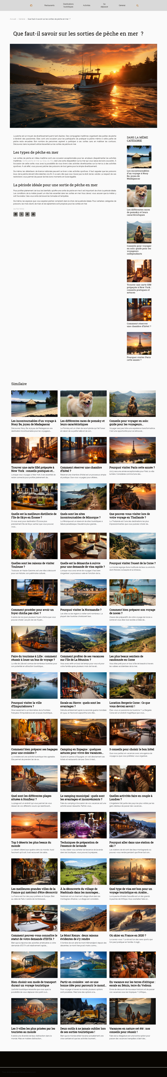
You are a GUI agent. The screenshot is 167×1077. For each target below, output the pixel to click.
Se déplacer (104, 5)
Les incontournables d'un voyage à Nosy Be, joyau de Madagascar (138, 174)
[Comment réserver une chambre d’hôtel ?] (139, 310)
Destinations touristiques (68, 5)
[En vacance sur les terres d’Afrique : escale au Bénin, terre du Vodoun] (132, 965)
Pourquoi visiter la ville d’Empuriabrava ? (26, 704)
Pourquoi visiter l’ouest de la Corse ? (132, 563)
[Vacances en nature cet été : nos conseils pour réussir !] (132, 1011)
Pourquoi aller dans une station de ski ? (131, 844)
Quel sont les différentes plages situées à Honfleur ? (31, 797)
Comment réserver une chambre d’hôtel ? (139, 325)
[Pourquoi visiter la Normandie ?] (83, 592)
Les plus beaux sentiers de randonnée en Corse (126, 657)
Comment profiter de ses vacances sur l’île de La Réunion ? (82, 657)
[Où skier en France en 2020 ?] (132, 918)
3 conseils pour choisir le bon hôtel (131, 749)
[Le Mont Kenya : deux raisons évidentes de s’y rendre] (83, 918)
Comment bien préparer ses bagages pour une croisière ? (34, 750)
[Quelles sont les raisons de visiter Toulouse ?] (34, 546)
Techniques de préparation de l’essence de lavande (79, 844)
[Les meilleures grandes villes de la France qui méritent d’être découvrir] (34, 871)
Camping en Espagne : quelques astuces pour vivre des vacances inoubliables (81, 752)
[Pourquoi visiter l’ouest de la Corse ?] (132, 546)
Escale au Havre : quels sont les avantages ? (80, 704)
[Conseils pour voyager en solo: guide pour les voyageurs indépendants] (139, 232)
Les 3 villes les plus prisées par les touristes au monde (33, 1030)
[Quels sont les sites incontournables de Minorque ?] (83, 496)
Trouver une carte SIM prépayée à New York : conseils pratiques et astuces (139, 288)
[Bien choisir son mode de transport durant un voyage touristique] (34, 965)
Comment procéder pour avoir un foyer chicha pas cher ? (32, 611)
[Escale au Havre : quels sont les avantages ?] (83, 685)
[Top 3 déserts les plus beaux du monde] (34, 825)
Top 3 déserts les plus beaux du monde (31, 844)
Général (122, 5)
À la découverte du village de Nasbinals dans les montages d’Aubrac (79, 892)
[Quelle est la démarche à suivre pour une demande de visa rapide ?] (83, 546)
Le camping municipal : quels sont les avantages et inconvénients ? (82, 797)
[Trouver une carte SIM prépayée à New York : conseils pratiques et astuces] (139, 271)
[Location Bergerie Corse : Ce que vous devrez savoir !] (132, 685)
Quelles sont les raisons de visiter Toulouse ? (32, 564)
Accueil (13, 19)
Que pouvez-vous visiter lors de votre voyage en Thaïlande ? (129, 515)
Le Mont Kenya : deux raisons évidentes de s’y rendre (79, 937)
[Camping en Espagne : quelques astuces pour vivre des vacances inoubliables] (83, 732)
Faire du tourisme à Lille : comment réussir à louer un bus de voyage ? (34, 657)
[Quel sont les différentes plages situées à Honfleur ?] (34, 778)
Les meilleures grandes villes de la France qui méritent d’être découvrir (34, 890)
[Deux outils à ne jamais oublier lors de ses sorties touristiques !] (83, 1011)
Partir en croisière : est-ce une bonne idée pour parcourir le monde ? (83, 985)
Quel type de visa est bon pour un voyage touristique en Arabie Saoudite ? (130, 892)
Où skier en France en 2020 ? (127, 935)
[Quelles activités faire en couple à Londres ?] (132, 778)
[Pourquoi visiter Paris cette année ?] (139, 343)
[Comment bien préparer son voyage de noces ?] (132, 592)
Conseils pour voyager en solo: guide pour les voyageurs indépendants (139, 249)
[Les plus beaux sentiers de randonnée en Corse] (132, 639)
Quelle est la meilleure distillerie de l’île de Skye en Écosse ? (33, 515)
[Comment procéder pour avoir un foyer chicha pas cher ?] (34, 592)
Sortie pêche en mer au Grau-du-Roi (37, 161)
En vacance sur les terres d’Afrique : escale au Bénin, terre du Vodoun (132, 983)
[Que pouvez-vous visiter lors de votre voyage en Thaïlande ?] (132, 496)
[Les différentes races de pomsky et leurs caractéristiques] (139, 196)
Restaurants (49, 5)
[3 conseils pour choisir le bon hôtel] (132, 732)
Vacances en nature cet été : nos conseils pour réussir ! (129, 1030)
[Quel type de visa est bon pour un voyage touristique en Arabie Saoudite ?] (132, 871)
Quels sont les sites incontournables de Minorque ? (80, 515)
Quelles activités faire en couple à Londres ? (130, 797)
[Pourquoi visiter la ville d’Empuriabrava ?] (34, 685)
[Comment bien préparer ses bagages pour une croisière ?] (34, 732)
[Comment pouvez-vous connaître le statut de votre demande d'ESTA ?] (34, 918)
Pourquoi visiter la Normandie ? (80, 610)
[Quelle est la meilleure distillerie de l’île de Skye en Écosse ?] (34, 496)
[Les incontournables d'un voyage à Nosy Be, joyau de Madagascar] (139, 157)
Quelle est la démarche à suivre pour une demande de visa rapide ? (82, 564)
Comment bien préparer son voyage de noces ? (132, 611)
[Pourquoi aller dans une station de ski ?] (132, 825)
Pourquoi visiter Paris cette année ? (139, 358)
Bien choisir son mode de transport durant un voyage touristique (33, 983)
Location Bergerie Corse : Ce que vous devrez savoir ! (129, 704)
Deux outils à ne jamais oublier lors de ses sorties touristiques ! (83, 1030)
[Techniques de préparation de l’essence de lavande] (83, 825)
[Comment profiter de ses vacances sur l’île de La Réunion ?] (83, 639)
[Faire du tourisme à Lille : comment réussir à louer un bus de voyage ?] (34, 639)
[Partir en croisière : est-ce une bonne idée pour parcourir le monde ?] (83, 965)
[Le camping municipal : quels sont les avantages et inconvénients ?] (83, 778)
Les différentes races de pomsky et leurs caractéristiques (138, 212)
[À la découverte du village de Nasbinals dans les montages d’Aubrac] (83, 871)
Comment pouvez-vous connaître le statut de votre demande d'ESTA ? (34, 937)
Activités (86, 5)
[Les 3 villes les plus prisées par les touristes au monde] (34, 1011)
